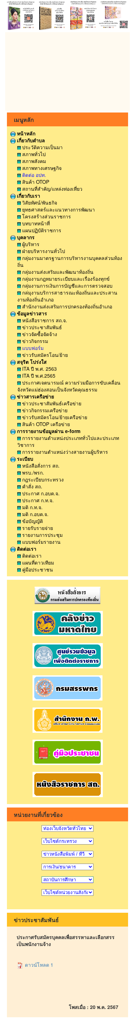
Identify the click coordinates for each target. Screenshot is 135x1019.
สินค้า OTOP (35, 181)
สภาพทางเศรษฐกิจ (41, 167)
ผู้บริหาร (30, 244)
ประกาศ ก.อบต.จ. (40, 493)
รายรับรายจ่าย (37, 527)
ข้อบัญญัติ (32, 520)
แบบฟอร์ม (32, 347)
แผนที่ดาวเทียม (37, 562)
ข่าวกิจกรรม (34, 340)
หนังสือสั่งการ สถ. (40, 465)
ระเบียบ (24, 458)
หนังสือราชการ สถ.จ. (44, 320)
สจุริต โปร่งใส (31, 361)
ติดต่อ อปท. (33, 174)
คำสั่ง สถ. (31, 486)
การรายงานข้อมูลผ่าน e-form (48, 430)
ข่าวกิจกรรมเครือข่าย (44, 410)
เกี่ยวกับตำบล (30, 140)
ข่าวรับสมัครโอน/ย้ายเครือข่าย (54, 417)
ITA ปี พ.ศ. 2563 (39, 368)
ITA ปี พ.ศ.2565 (38, 375)
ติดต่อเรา (26, 548)
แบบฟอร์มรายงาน (41, 541)
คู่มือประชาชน (37, 569)
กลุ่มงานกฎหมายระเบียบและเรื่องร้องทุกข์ (65, 278)
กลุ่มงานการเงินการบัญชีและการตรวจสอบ (66, 285)
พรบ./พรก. (32, 472)
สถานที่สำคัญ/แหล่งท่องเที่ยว (51, 188)
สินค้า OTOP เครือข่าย (45, 424)
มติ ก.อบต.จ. (34, 514)
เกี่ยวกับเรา (28, 195)
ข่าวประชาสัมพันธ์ (41, 327)
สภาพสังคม (33, 160)
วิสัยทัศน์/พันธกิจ (39, 202)
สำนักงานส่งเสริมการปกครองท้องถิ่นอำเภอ (66, 306)
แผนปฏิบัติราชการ (41, 230)
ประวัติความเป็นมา (42, 147)
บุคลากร (25, 237)
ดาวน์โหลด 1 (38, 964)
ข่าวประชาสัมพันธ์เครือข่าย (51, 403)
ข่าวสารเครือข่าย (35, 396)
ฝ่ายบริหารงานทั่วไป (43, 250)
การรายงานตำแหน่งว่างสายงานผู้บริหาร (64, 451)
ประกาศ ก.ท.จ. (37, 500)
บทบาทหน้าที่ (35, 223)
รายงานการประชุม (42, 534)
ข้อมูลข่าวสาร (31, 313)
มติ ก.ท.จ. (32, 507)
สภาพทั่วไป (33, 154)
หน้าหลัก (25, 133)
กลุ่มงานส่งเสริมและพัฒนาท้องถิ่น (57, 271)
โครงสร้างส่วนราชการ (46, 216)
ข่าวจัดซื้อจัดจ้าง (39, 334)
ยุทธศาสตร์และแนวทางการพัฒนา (58, 209)
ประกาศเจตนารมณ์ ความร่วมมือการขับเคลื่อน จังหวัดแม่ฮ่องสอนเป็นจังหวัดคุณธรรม (68, 386)
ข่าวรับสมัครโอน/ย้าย (44, 354)
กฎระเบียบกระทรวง (42, 479)
